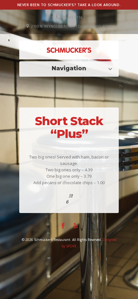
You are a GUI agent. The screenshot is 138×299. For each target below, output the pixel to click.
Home (71, 68)
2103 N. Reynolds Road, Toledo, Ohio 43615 (71, 26)
